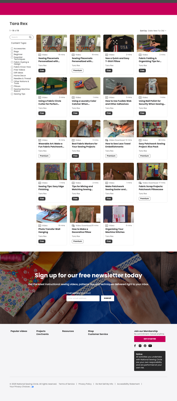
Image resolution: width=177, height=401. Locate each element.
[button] (30, 37)
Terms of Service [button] (67, 384)
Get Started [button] (150, 339)
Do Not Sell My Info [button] (104, 384)
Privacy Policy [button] (85, 384)
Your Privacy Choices (20, 386)
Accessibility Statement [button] (128, 384)
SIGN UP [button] (107, 298)
